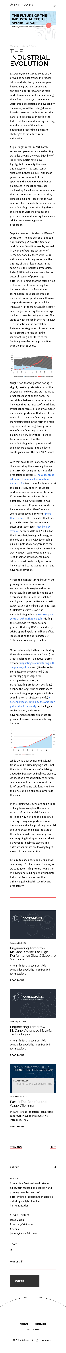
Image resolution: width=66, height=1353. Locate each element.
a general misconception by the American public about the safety (32, 702)
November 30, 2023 (18, 1096)
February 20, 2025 (18, 1021)
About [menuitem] (24, 1323)
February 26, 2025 (18, 943)
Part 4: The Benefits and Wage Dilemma (28, 1103)
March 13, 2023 (29, 46)
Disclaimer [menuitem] (33, 1329)
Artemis (17, 46)
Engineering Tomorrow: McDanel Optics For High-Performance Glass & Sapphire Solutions (33, 953)
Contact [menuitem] (40, 1323)
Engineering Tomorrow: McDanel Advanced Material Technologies (31, 1030)
